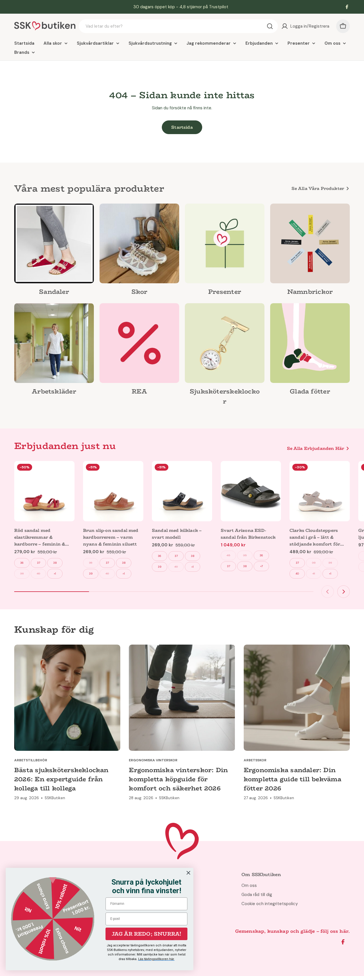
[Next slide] (343, 591)
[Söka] (269, 26)
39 (22, 573)
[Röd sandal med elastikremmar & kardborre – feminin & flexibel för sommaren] (44, 491)
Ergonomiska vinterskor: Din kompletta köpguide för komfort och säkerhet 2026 (178, 779)
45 (228, 555)
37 (38, 563)
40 (38, 573)
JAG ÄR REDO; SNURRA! (146, 934)
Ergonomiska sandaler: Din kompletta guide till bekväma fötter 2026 (292, 779)
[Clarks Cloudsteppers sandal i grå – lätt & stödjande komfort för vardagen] (319, 491)
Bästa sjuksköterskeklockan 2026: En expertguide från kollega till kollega (61, 779)
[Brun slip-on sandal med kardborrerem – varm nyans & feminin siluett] (113, 491)
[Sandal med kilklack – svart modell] (182, 491)
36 (22, 563)
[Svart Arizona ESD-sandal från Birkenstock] (251, 491)
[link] (54, 251)
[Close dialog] (188, 873)
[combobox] (178, 26)
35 (245, 555)
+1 (55, 573)
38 (55, 563)
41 (314, 573)
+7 (261, 566)
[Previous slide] (327, 591)
